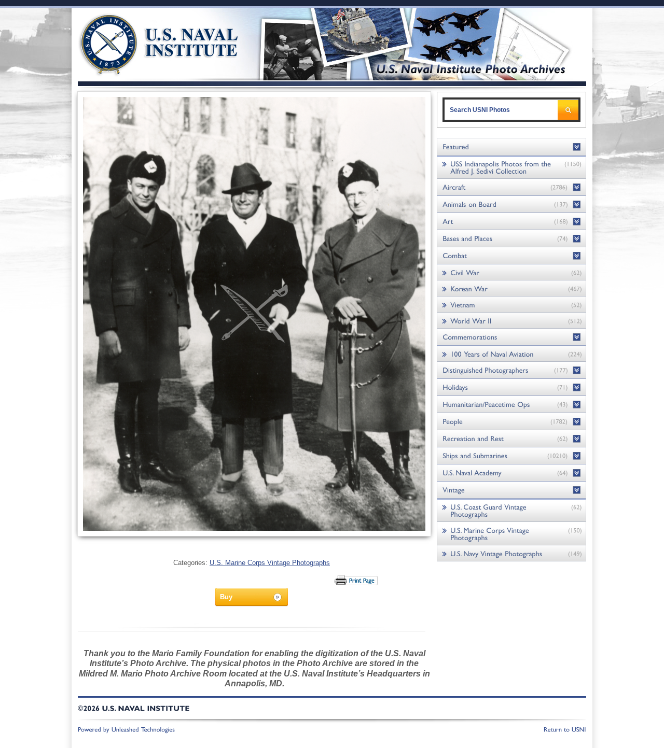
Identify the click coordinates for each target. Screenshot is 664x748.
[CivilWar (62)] (511, 272)
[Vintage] (511, 490)
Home (147, 43)
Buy (226, 597)
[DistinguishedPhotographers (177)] (511, 370)
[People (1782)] (511, 421)
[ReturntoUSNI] (565, 728)
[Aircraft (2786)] (511, 187)
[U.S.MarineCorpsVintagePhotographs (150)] (511, 533)
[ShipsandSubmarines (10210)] (511, 455)
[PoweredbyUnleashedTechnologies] (126, 728)
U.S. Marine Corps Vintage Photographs (270, 563)
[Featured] (511, 147)
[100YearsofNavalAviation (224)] (511, 354)
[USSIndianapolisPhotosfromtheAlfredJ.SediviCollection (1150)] (511, 167)
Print (357, 580)
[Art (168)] (511, 221)
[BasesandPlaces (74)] (511, 238)
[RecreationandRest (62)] (511, 438)
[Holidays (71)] (511, 387)
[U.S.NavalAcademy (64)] (511, 473)
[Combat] (511, 255)
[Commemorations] (511, 337)
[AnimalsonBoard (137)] (511, 204)
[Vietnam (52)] (511, 305)
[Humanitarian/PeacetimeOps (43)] (511, 404)
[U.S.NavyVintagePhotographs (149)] (511, 553)
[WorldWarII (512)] (511, 321)
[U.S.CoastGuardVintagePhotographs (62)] (511, 510)
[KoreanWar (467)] (511, 288)
